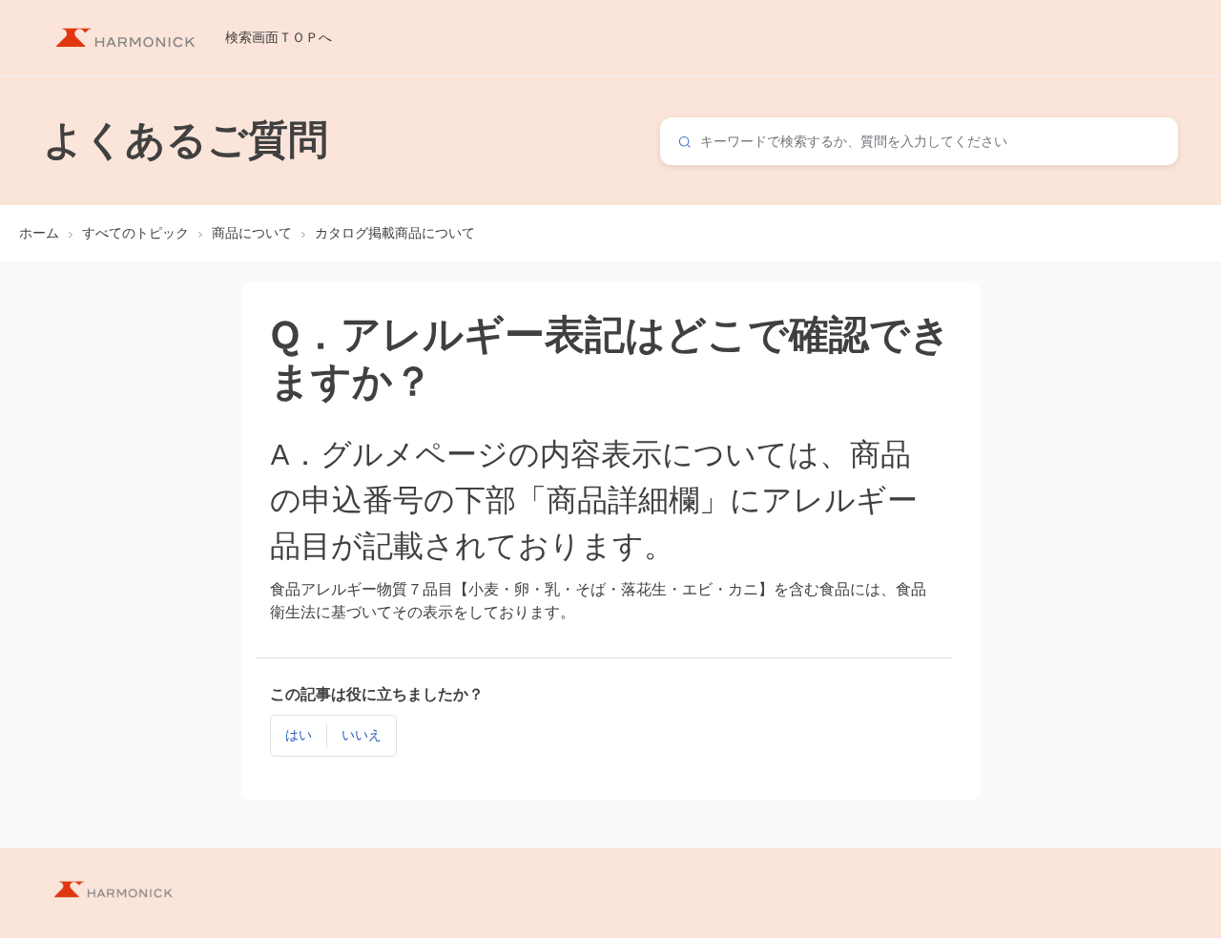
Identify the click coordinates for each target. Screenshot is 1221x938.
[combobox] (919, 141)
